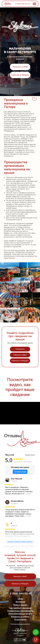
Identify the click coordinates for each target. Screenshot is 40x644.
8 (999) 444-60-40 (22, 4)
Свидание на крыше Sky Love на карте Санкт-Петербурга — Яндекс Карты (21, 546)
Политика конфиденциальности (20, 624)
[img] (7, 3)
